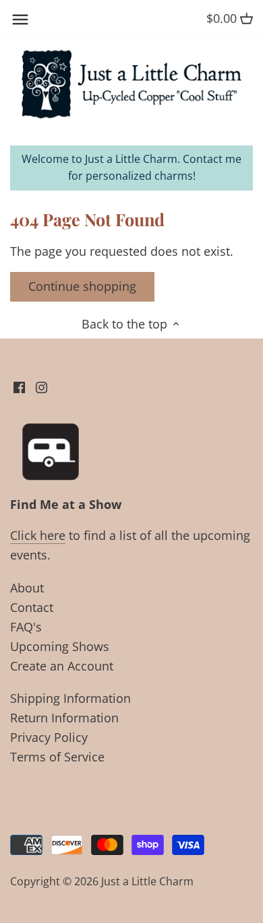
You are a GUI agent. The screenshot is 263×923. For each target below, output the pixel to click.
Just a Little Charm (147, 881)
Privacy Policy (49, 737)
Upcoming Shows (59, 646)
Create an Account (61, 666)
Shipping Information (70, 698)
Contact (31, 607)
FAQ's (26, 627)
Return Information (64, 718)
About (27, 588)
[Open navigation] (20, 19)
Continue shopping (82, 286)
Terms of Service (57, 757)
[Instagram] (41, 386)
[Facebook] (19, 386)
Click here (37, 535)
